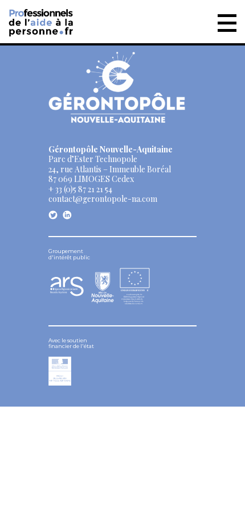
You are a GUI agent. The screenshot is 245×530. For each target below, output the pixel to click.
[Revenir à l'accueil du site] (42, 20)
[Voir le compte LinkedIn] (67, 214)
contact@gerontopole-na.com (102, 198)
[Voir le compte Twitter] (53, 214)
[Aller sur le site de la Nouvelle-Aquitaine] (102, 286)
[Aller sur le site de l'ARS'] (66, 293)
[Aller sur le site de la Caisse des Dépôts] (59, 382)
